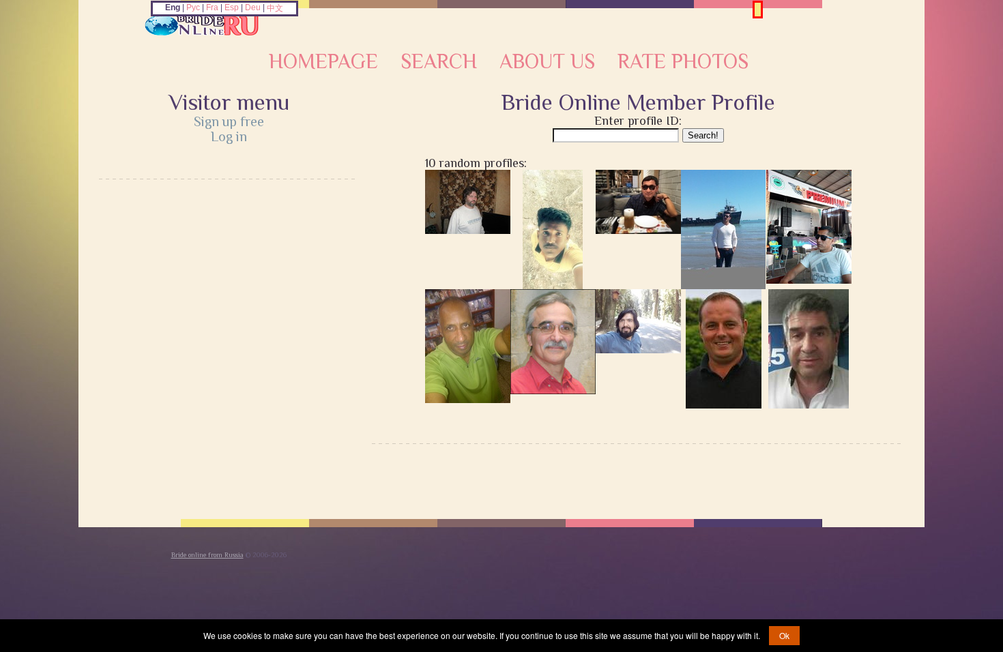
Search (439, 61)
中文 (275, 8)
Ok (784, 635)
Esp (231, 7)
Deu (253, 7)
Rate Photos (682, 61)
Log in (229, 136)
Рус (193, 7)
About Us (547, 61)
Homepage (323, 61)
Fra (212, 7)
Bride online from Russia (207, 555)
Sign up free (229, 121)
